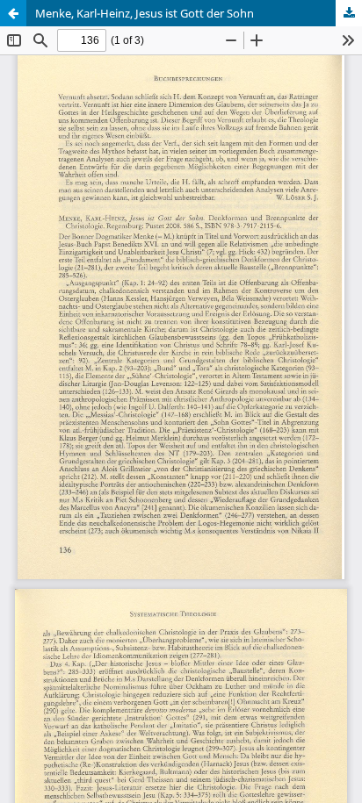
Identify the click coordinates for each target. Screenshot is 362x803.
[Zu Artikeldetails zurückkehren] (13, 13)
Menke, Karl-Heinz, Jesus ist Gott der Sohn (144, 13)
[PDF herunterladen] (349, 13)
